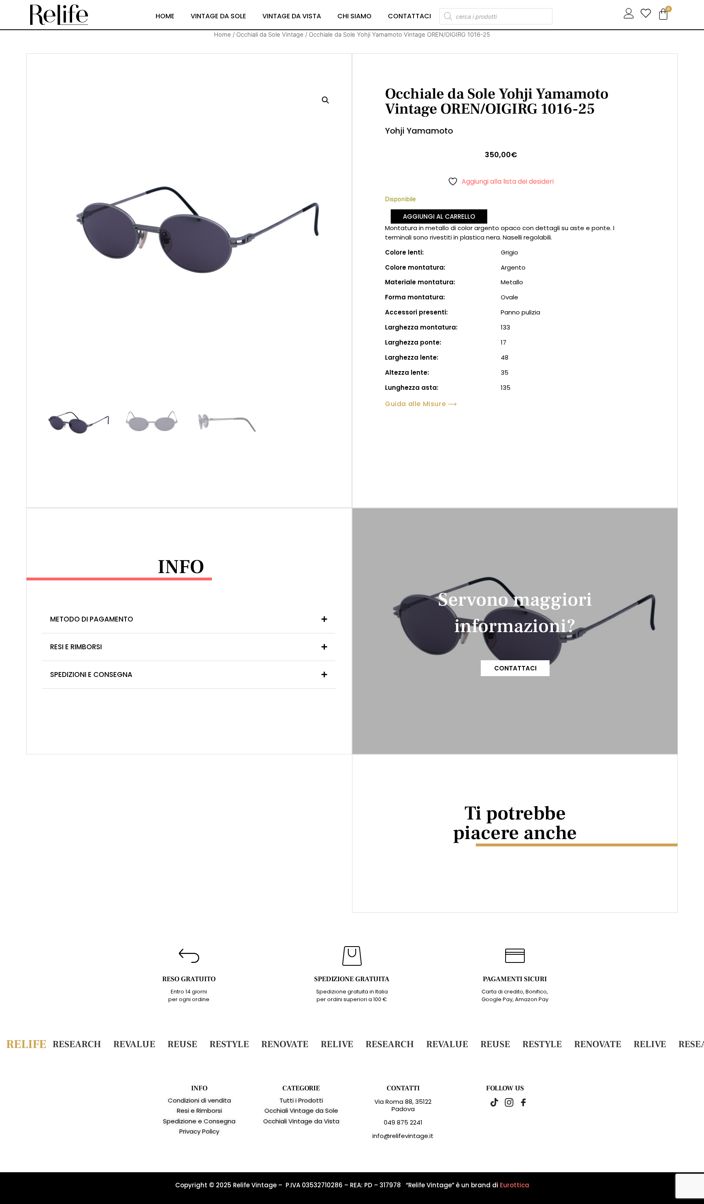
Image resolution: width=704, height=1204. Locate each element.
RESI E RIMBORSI (76, 647)
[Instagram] (505, 1102)
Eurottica (514, 1185)
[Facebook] (519, 1102)
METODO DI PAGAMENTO (91, 619)
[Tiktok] (490, 1102)
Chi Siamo (354, 16)
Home (165, 16)
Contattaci (409, 16)
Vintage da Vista (291, 16)
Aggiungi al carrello (439, 216)
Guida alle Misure (415, 404)
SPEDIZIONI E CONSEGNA (91, 674)
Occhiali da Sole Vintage (270, 34)
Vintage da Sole (218, 16)
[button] (325, 100)
